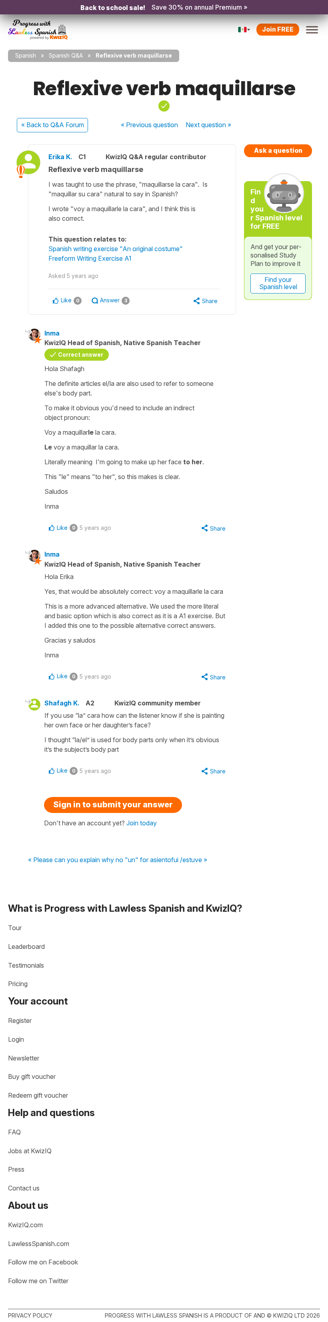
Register (20, 1020)
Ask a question (278, 150)
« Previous (149, 125)
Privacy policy (30, 1315)
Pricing (18, 984)
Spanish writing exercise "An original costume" (115, 249)
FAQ (14, 1132)
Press (16, 1169)
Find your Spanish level (278, 283)
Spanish (25, 55)
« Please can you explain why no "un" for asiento (99, 860)
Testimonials (26, 965)
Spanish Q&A (66, 55)
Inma (52, 333)
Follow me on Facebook (43, 1262)
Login (16, 1039)
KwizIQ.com (25, 1225)
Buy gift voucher (32, 1076)
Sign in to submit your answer (113, 804)
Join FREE (278, 29)
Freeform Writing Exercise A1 (90, 258)
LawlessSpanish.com (38, 1244)
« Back (52, 125)
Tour (15, 928)
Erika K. (60, 157)
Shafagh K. (62, 703)
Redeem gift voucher (38, 1095)
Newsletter (23, 1058)
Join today (141, 823)
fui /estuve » (189, 860)
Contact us (24, 1188)
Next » (208, 125)
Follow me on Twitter (38, 1281)
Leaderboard (26, 947)
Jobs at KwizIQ (30, 1151)
